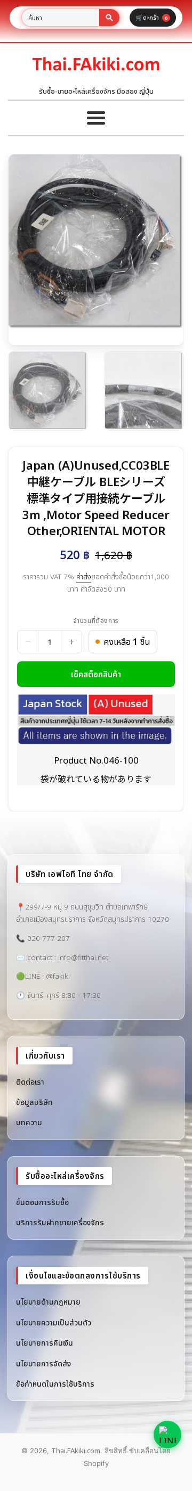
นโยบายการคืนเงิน (44, 1343)
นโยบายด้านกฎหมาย (48, 1302)
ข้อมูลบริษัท (34, 1102)
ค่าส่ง (83, 576)
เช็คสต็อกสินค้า (96, 674)
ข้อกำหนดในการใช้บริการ (55, 1384)
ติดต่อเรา (30, 1082)
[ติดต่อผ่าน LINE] (167, 1434)
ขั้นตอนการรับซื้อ (42, 1202)
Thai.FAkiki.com (75, 1450)
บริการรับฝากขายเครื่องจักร (60, 1222)
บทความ (29, 1122)
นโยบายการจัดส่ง (43, 1363)
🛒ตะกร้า (151, 17)
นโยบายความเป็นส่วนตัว (53, 1322)
